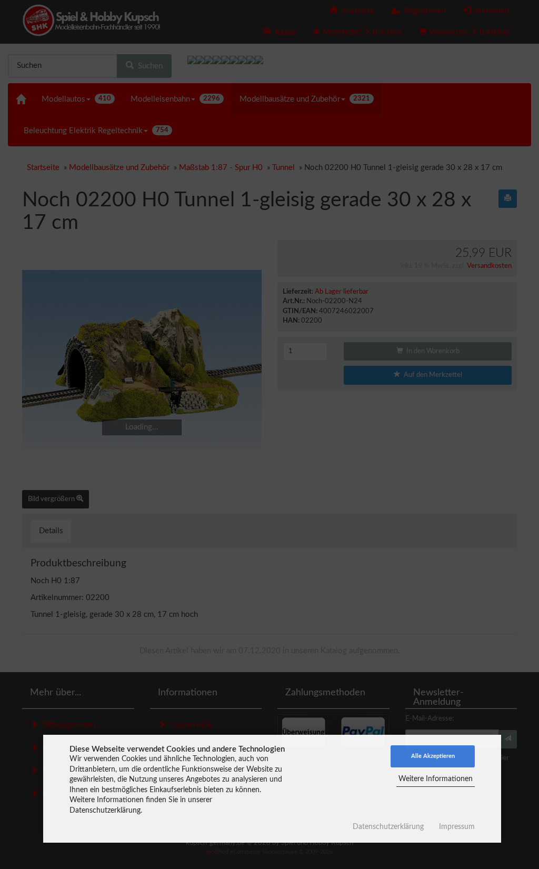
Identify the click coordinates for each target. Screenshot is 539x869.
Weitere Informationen (435, 779)
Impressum (457, 827)
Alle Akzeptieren (433, 756)
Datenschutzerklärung (388, 827)
